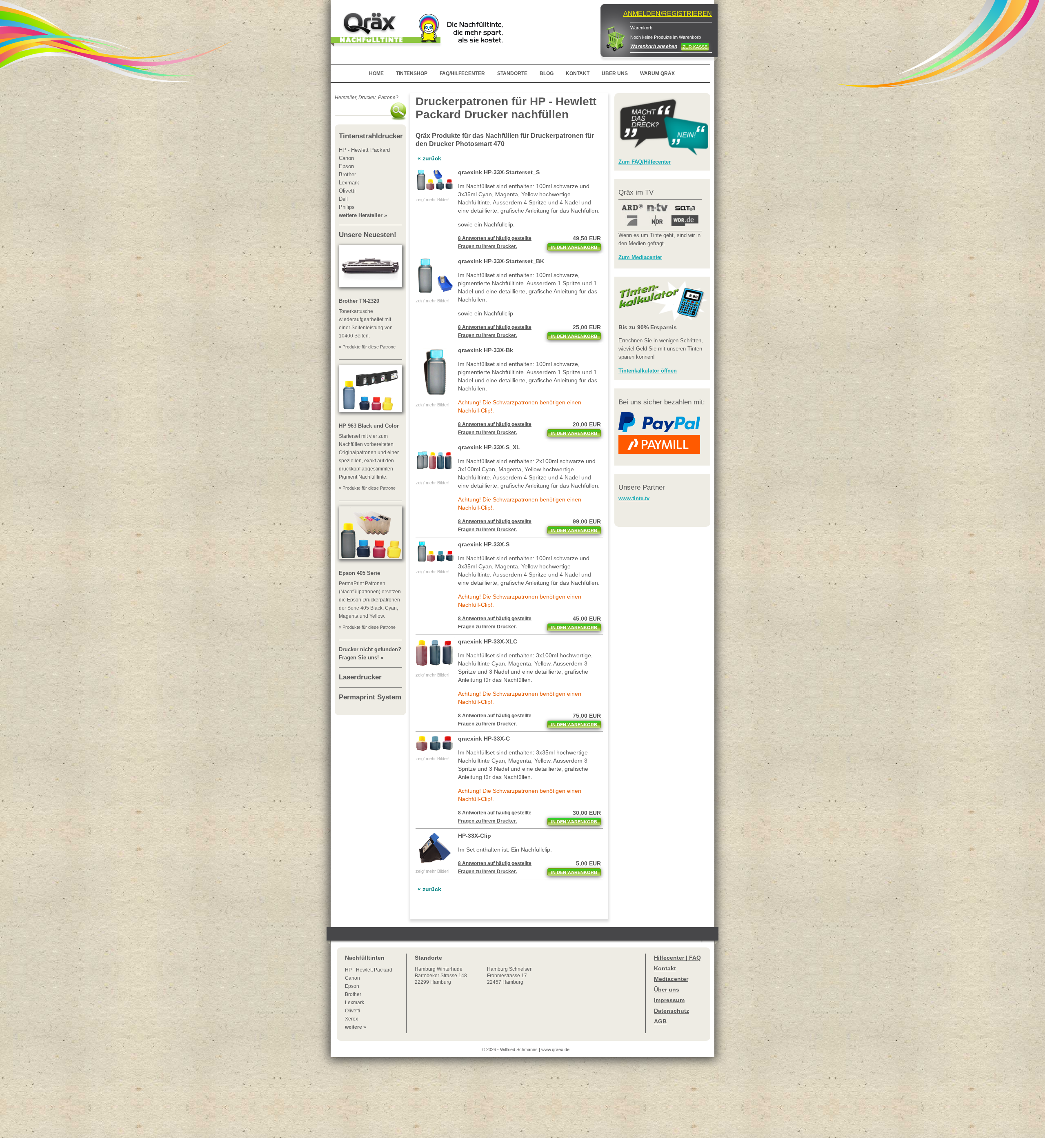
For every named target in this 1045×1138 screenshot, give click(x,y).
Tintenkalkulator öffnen (647, 371)
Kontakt (665, 968)
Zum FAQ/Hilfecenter (644, 162)
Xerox (351, 1019)
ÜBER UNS (615, 73)
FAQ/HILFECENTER (462, 73)
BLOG (547, 73)
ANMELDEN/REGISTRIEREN (667, 13)
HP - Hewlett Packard (368, 970)
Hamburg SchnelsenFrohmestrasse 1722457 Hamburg (510, 975)
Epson (352, 986)
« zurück (429, 158)
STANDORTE (512, 73)
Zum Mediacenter (640, 257)
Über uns (666, 989)
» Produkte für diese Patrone (367, 346)
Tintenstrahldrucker (371, 136)
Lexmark (354, 1002)
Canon (352, 978)
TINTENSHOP (411, 73)
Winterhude (441, 975)
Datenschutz (671, 1010)
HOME (376, 73)
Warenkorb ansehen (653, 46)
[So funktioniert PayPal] (659, 431)
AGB (660, 1021)
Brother (353, 994)
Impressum (669, 1000)
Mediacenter (671, 979)
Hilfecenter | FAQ (677, 957)
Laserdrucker (360, 677)
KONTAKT (577, 73)
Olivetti (352, 1011)
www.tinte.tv (633, 498)
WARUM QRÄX (657, 73)
